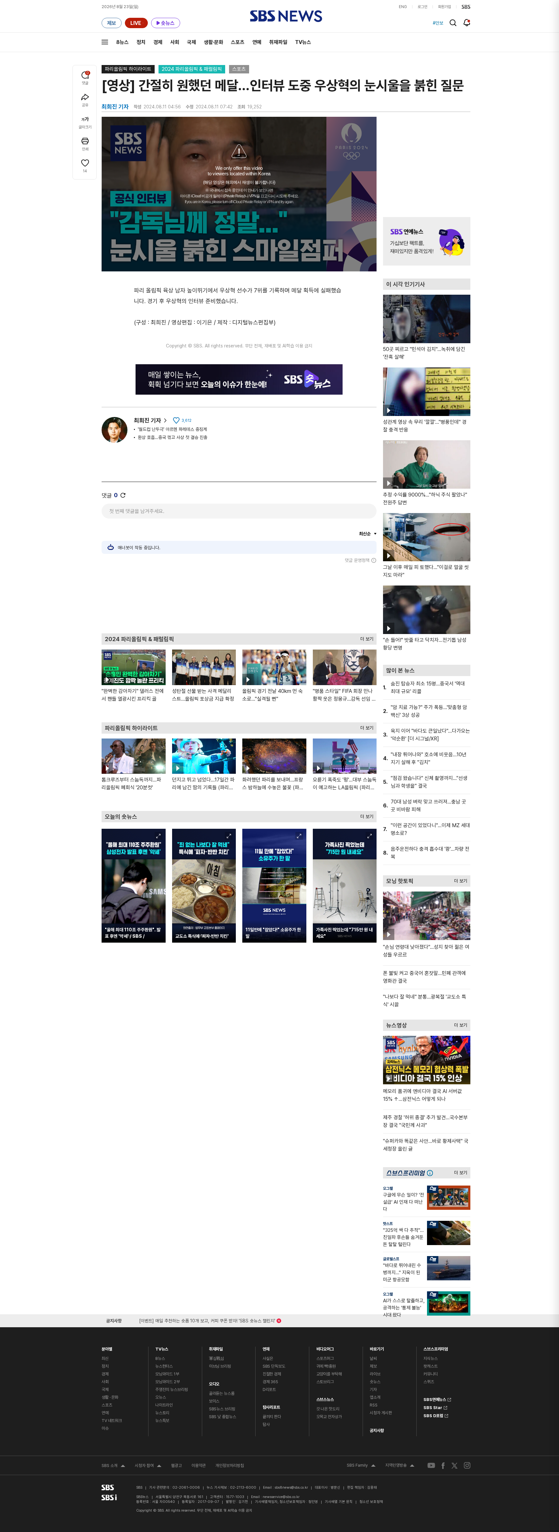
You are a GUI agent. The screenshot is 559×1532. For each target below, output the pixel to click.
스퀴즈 (428, 1381)
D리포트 (269, 1389)
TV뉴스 (303, 42)
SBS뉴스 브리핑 (222, 1408)
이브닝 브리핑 (220, 1366)
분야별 (107, 1347)
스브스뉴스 (325, 1398)
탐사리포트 (271, 1406)
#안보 (438, 23)
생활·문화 (213, 42)
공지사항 (377, 1430)
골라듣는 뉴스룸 (222, 1393)
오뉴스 (160, 1397)
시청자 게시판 (381, 1412)
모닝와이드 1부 (167, 1374)
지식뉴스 (430, 1358)
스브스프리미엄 (435, 1347)
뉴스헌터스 (164, 1366)
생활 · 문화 (110, 1397)
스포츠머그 (325, 1358)
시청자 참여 (148, 1466)
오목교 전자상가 (329, 1416)
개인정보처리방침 (229, 1465)
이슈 (105, 1428)
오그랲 (388, 1188)
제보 (373, 1366)
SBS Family (361, 1466)
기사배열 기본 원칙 (339, 1502)
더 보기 (365, 637)
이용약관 (199, 1465)
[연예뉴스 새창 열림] (426, 241)
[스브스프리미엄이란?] (431, 1172)
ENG (403, 7)
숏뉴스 (375, 1381)
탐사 (266, 1424)
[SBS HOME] (466, 6)
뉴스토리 (162, 1412)
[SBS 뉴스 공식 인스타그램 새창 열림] (467, 1465)
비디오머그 (325, 1347)
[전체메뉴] (104, 42)
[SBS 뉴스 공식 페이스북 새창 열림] (443, 1465)
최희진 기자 (147, 420)
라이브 (375, 1374)
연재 (266, 1347)
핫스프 (388, 1223)
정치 (141, 42)
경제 (157, 42)
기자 (373, 1389)
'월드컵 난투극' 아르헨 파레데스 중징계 (172, 429)
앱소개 (375, 1397)
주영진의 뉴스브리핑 (171, 1389)
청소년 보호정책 (371, 1502)
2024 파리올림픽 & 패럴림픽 (192, 69)
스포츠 (238, 42)
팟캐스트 (430, 1366)
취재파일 (278, 42)
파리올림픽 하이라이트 (128, 69)
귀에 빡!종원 (326, 1366)
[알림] (467, 22)
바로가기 (377, 1347)
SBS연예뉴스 (434, 1398)
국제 (191, 42)
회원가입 (444, 7)
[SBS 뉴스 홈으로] (286, 16)
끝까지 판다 (272, 1416)
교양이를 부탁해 (329, 1374)
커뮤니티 (430, 1374)
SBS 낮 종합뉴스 (222, 1416)
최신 (105, 1358)
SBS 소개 (113, 1466)
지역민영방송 (399, 1466)
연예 (256, 42)
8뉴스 (122, 42)
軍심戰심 (216, 1358)
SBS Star (432, 1406)
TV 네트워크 (112, 1420)
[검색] (453, 22)
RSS (374, 1405)
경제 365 (270, 1381)
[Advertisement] (239, 598)
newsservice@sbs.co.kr (281, 1497)
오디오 (214, 1382)
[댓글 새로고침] (123, 495)
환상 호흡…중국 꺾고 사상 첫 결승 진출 (172, 437)
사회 (174, 42)
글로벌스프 (391, 1259)
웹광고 (176, 1465)
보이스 (214, 1401)
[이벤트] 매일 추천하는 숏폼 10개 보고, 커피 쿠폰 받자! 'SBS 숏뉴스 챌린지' (207, 1319)
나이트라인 (164, 1405)
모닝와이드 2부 (167, 1381)
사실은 (268, 1358)
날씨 (373, 1358)
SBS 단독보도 (274, 1366)
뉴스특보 (162, 1420)
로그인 (422, 7)
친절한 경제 (272, 1374)
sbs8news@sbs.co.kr (291, 1487)
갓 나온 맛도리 (327, 1408)
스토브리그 (325, 1381)
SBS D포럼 (433, 1414)
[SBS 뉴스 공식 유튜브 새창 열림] (431, 1465)
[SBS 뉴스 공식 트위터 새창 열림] (454, 1465)
